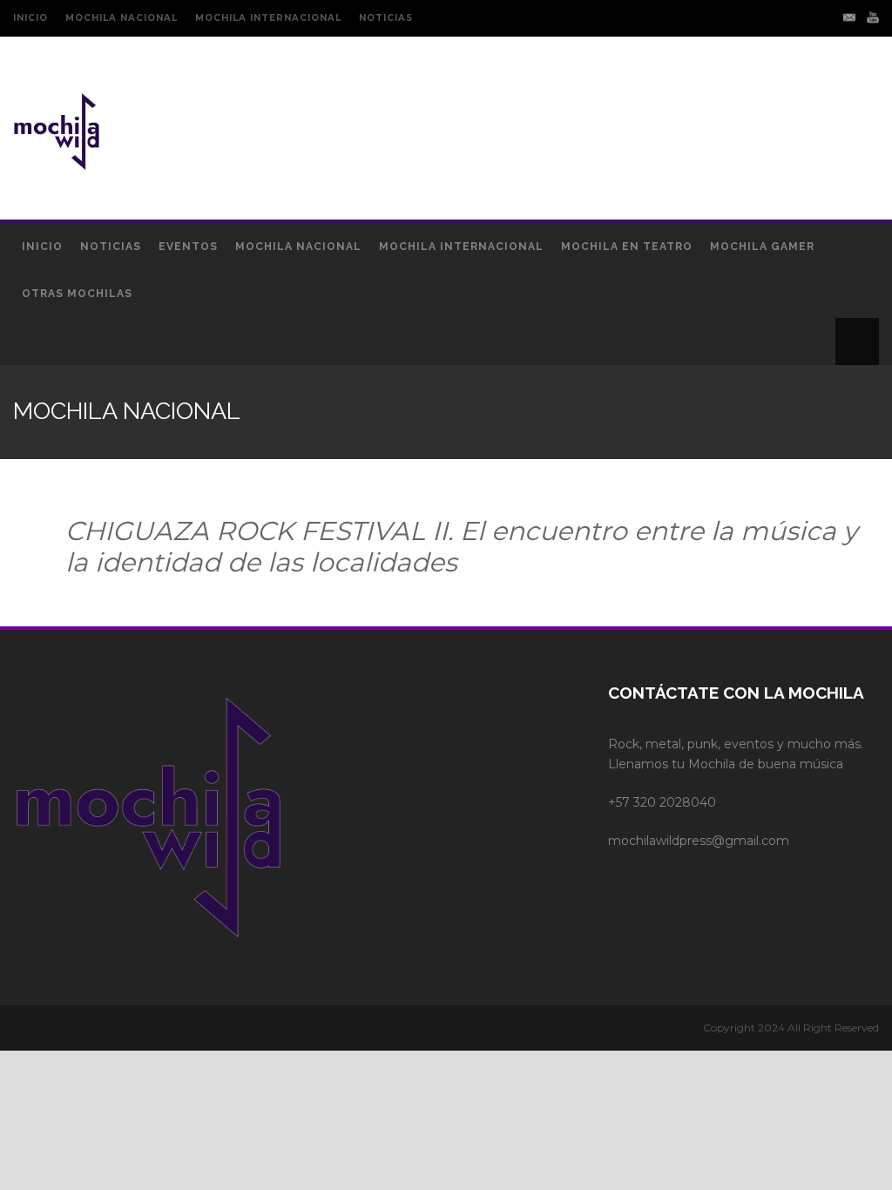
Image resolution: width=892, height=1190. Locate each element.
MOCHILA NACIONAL (121, 18)
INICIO (30, 18)
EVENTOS (188, 246)
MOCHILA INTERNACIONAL (268, 18)
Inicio (42, 246)
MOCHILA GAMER (762, 246)
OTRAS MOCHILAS (77, 293)
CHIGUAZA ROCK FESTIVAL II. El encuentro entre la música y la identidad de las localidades (461, 546)
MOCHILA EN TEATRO (627, 246)
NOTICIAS (386, 18)
